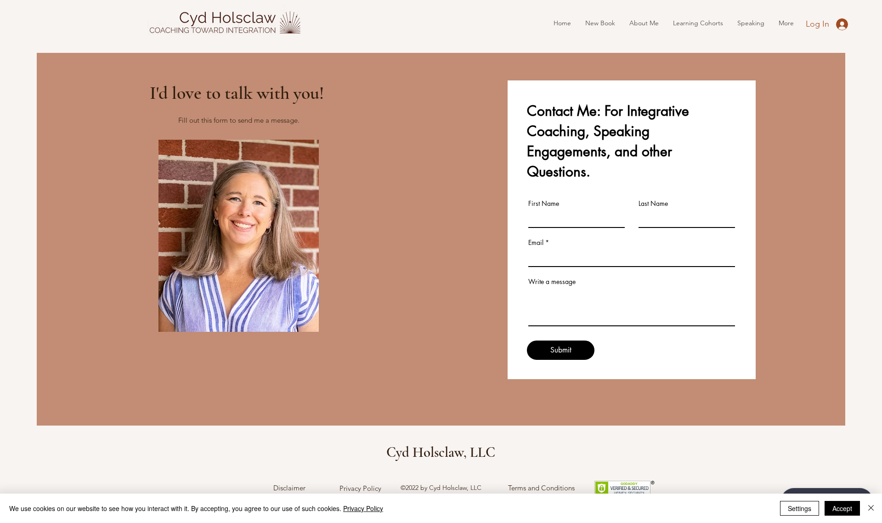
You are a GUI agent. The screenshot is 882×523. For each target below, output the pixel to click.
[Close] (870, 508)
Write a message (552, 282)
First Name (543, 203)
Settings (799, 508)
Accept (842, 508)
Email (535, 242)
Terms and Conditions (541, 487)
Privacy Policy (360, 488)
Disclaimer (289, 487)
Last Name (653, 203)
